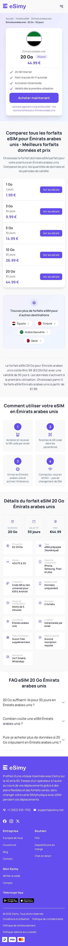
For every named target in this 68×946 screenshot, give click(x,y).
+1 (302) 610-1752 (18, 810)
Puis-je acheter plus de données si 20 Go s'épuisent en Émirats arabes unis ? (32, 739)
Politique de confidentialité (47, 919)
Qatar (34, 340)
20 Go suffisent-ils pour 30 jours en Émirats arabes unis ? (29, 702)
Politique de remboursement (19, 925)
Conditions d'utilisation (16, 919)
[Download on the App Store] (27, 900)
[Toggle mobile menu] (61, 6)
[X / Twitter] (18, 821)
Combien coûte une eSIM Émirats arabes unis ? (28, 721)
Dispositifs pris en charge (45, 847)
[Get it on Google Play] (10, 900)
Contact (8, 858)
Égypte (21, 323)
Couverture (9, 845)
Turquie (47, 323)
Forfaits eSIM (22, 18)
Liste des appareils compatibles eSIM (31, 106)
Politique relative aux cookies (19, 932)
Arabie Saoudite (34, 332)
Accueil (9, 18)
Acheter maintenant (34, 98)
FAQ (37, 838)
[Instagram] (11, 821)
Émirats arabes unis (41, 18)
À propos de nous (13, 838)
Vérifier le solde (11, 875)
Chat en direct (43, 856)
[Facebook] (4, 821)
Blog (5, 852)
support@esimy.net (50, 810)
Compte (7, 883)
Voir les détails (51, 189)
